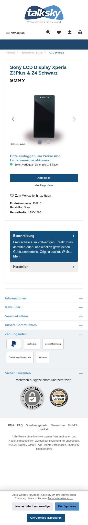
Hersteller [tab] (20, 267)
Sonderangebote (36, 425)
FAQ (20, 425)
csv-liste (44, 429)
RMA (11, 425)
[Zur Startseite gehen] (44, 14)
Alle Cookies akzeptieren (46, 517)
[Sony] (44, 80)
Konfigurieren (67, 506)
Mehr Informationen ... (60, 498)
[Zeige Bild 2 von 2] (48, 142)
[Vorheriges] (13, 119)
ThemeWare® (44, 448)
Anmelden (44, 177)
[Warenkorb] (80, 33)
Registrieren (47, 185)
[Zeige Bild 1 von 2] (40, 142)
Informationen (15, 298)
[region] (44, 119)
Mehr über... (14, 307)
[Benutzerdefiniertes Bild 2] (58, 397)
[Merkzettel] (59, 33)
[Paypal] (14, 343)
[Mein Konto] (69, 33)
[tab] (44, 246)
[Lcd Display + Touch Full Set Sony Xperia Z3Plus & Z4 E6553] (43, 119)
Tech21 (72, 425)
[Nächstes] (74, 119)
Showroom (58, 425)
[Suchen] (48, 33)
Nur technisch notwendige (32, 506)
